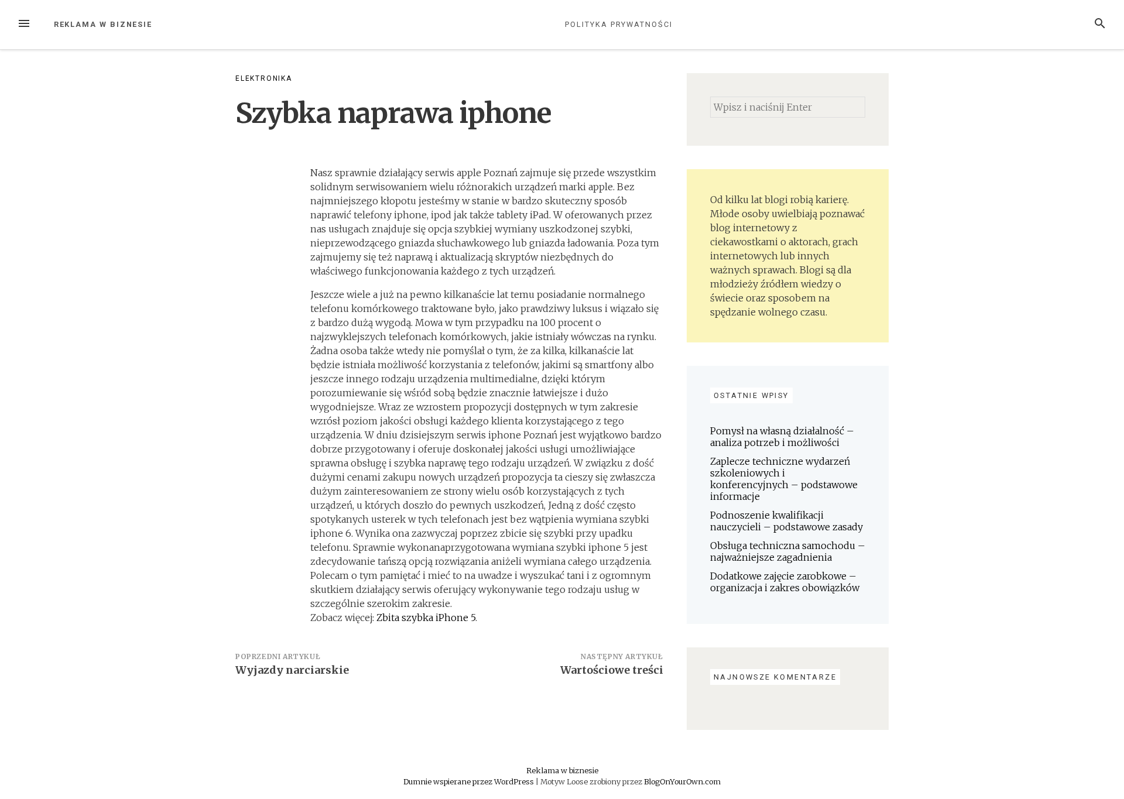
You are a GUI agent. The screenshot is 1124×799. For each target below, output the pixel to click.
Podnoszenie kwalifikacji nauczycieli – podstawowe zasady (786, 521)
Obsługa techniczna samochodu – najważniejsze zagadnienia (787, 551)
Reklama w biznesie (103, 24)
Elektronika (263, 78)
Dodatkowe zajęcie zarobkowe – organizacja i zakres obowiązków (784, 582)
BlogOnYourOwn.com (682, 781)
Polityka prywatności (618, 24)
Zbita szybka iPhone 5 (425, 617)
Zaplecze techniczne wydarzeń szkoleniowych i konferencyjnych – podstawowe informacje (784, 478)
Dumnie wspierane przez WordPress (469, 781)
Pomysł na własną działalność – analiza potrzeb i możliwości (782, 436)
